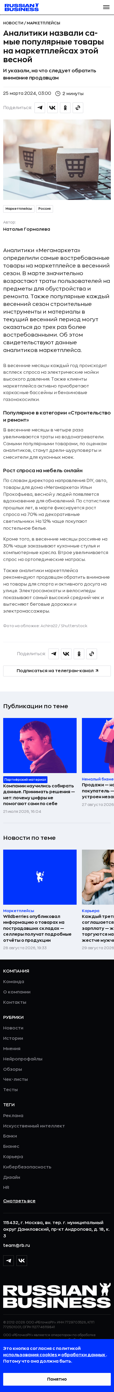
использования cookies (30, 1355)
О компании (16, 992)
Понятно (57, 1379)
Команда (13, 982)
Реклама (13, 1116)
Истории (13, 1038)
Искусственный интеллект (34, 1126)
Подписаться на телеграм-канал (55, 671)
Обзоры (12, 1069)
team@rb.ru (16, 1245)
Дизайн (11, 1177)
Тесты (10, 1090)
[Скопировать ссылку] (78, 107)
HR (6, 1187)
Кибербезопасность (27, 1167)
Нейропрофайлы (22, 1059)
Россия (44, 208)
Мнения (11, 1049)
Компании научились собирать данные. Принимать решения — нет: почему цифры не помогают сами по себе (39, 795)
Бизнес (11, 1146)
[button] (106, 7)
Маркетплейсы (43, 23)
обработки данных (83, 1355)
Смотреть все (19, 1201)
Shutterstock (74, 626)
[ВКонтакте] (21, 1260)
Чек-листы (15, 1079)
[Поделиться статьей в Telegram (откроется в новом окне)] (39, 107)
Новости (13, 23)
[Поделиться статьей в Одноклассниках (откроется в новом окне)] (65, 107)
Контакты (14, 1002)
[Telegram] (8, 1260)
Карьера (13, 1157)
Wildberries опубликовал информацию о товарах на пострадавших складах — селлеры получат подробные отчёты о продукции (37, 928)
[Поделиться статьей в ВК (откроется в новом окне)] (52, 107)
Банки (10, 1136)
